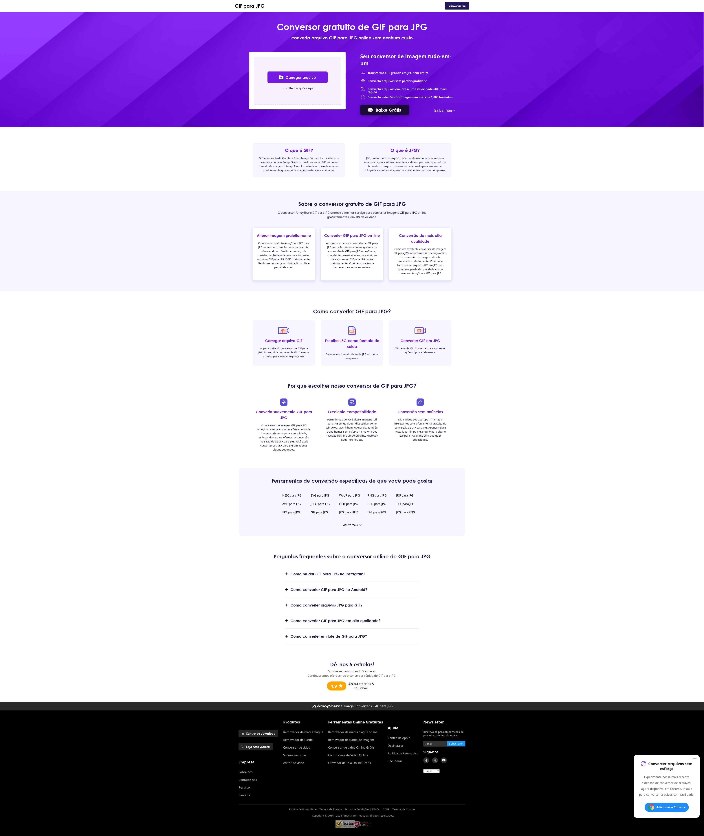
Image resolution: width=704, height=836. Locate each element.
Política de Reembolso (403, 753)
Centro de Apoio (399, 738)
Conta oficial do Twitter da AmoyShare (435, 760)
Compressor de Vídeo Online (348, 755)
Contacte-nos (248, 780)
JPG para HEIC (348, 512)
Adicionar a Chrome (670, 807)
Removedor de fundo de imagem (351, 740)
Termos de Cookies (403, 809)
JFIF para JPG (404, 495)
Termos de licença (331, 809)
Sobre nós (246, 772)
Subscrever (456, 743)
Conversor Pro (457, 5)
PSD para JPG (377, 504)
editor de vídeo (293, 763)
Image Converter (357, 706)
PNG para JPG (377, 495)
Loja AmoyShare (258, 747)
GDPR (386, 809)
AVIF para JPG (291, 504)
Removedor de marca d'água (303, 732)
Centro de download (260, 734)
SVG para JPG (320, 495)
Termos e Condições (357, 809)
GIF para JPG (250, 6)
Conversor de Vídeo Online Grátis (351, 747)
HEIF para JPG (348, 504)
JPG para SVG (377, 512)
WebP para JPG (349, 495)
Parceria (244, 795)
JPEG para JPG (320, 504)
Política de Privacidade (303, 809)
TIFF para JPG (405, 504)
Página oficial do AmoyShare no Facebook (426, 760)
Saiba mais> (444, 110)
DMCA (376, 809)
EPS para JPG (291, 512)
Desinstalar (396, 746)
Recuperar (395, 761)
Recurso (244, 787)
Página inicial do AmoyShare (325, 706)
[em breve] (444, 760)
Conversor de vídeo (296, 747)
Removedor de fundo (298, 740)
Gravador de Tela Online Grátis (349, 763)
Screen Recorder (294, 755)
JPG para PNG (405, 512)
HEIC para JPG (292, 495)
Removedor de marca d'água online (352, 732)
